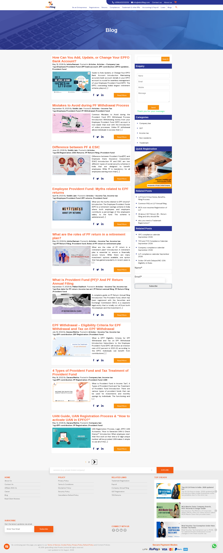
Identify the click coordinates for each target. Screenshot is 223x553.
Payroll (114, 484)
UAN (105, 380)
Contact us (157, 2)
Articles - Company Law (108, 64)
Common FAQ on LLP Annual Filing (152, 203)
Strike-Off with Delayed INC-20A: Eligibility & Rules (152, 261)
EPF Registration (81, 334)
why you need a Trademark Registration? (149, 221)
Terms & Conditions (65, 484)
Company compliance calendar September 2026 (151, 248)
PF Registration (80, 380)
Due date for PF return (67, 289)
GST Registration (118, 491)
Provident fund (59, 69)
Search (165, 59)
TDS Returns (116, 495)
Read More (121, 95)
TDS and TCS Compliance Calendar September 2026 (153, 242)
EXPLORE (165, 470)
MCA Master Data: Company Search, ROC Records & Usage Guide (196, 507)
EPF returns (87, 198)
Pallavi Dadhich (79, 286)
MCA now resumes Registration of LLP (152, 208)
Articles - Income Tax (102, 108)
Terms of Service (54, 545)
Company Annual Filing (120, 488)
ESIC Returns (78, 152)
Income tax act (86, 289)
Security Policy (64, 491)
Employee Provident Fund (69, 67)
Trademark (144, 143)
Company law (95, 377)
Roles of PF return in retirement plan (104, 243)
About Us (8, 481)
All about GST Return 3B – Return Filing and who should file (152, 215)
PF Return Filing (92, 152)
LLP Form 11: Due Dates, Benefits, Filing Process (151, 198)
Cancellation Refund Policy (68, 495)
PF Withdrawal (88, 111)
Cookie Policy (66, 545)
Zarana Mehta (72, 332)
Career (7, 491)
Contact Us (9, 484)
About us (168, 2)
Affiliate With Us (11, 488)
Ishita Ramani (73, 64)
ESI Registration (64, 152)
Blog (6, 495)
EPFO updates (122, 67)
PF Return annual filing (104, 289)
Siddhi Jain (77, 108)
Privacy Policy (63, 481)
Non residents (145, 138)
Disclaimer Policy (64, 488)
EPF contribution (107, 67)
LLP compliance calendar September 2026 (153, 255)
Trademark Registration (120, 481)
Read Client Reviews (12, 499)
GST (141, 128)
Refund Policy (88, 545)
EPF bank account (90, 67)
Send (153, 107)
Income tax (112, 196)
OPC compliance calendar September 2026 (149, 235)
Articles (92, 64)
